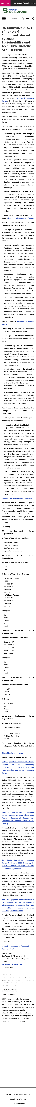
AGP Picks (5, 3)
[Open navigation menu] (4, 18)
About (8, 1095)
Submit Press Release (18, 1099)
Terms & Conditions (18, 1104)
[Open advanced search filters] (27, 18)
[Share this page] (33, 18)
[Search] (22, 18)
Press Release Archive (21, 1095)
